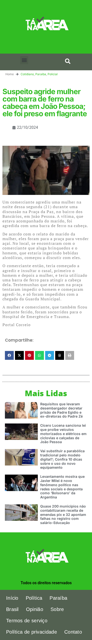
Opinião (34, 609)
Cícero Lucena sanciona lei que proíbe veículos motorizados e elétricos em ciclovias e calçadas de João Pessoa (63, 433)
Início (12, 598)
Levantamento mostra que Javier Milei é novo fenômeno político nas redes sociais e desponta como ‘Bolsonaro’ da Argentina (62, 486)
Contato (73, 632)
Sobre (57, 609)
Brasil (12, 609)
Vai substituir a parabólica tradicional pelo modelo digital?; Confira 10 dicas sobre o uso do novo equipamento (62, 459)
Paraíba (40, 74)
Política (34, 598)
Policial (53, 74)
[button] (24, 60)
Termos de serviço (26, 620)
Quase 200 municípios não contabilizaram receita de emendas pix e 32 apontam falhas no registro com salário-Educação (63, 514)
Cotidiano (27, 74)
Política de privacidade (31, 632)
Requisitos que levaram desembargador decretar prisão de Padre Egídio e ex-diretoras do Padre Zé (61, 410)
